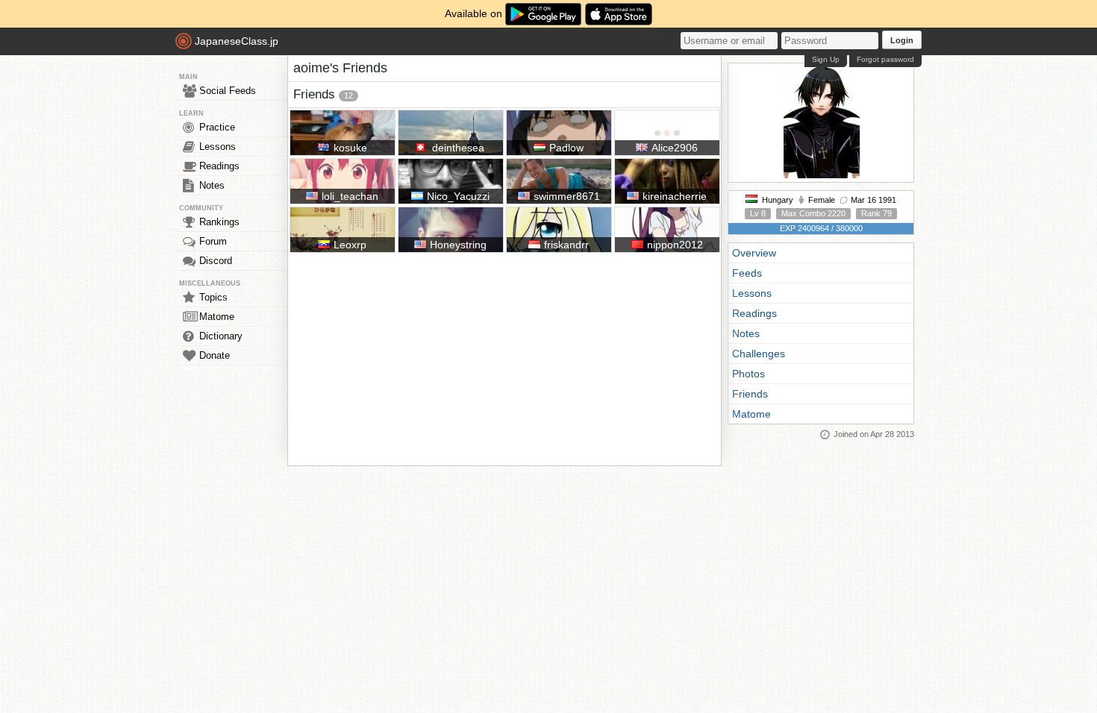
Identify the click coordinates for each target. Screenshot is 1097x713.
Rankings (219, 221)
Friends (750, 394)
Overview (754, 253)
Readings (219, 166)
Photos (748, 374)
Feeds (747, 273)
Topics (213, 297)
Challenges (758, 353)
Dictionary (221, 336)
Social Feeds (227, 90)
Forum (213, 241)
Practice (217, 127)
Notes (212, 185)
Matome (216, 316)
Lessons (217, 146)
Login (901, 40)
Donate (214, 355)
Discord (215, 260)
